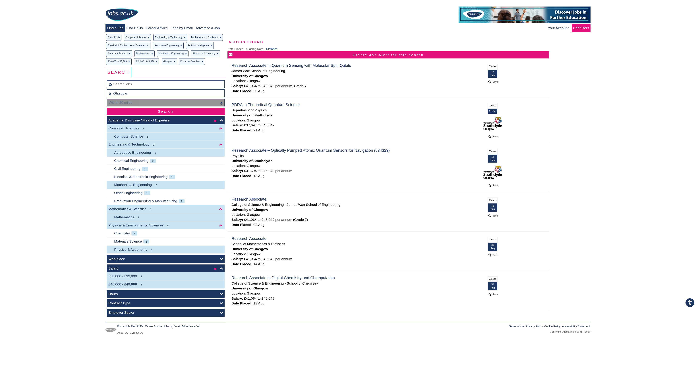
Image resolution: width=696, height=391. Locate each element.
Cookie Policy (552, 326)
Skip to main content (17, 4)
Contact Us (136, 332)
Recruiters (581, 28)
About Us (122, 332)
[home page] (121, 15)
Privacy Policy (534, 326)
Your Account (558, 28)
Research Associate (248, 199)
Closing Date (254, 49)
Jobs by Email (182, 28)
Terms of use (516, 326)
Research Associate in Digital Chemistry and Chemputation (283, 278)
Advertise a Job (208, 28)
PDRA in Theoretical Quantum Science (265, 104)
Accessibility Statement (576, 326)
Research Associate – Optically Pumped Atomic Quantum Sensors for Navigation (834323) (310, 150)
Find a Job (115, 28)
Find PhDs (134, 28)
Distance (271, 49)
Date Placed (235, 49)
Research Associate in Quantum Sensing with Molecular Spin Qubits (291, 65)
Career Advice (157, 28)
